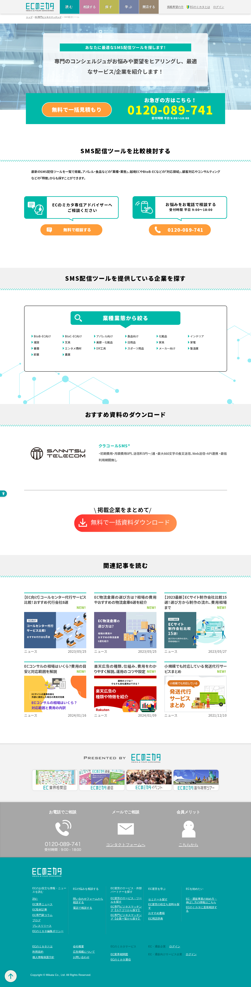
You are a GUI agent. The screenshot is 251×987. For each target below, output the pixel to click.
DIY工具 (101, 348)
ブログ (36, 920)
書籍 (36, 348)
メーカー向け (167, 348)
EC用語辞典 (155, 918)
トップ (29, 17)
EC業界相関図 (119, 954)
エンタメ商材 (73, 348)
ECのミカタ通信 (121, 959)
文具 (67, 342)
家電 (193, 342)
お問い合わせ (81, 957)
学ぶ (129, 6)
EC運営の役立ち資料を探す (163, 906)
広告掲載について (84, 951)
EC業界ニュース (42, 904)
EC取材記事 (39, 909)
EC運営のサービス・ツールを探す (126, 900)
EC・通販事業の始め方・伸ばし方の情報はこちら (201, 900)
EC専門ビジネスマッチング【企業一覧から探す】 (126, 916)
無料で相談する (77, 229)
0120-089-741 (170, 109)
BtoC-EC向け (73, 336)
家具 (161, 342)
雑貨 (36, 342)
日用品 (131, 342)
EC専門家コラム (42, 915)
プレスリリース (42, 925)
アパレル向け (104, 336)
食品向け (132, 336)
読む (69, 6)
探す (109, 6)
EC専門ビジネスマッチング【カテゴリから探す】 (126, 908)
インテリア (197, 336)
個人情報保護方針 (43, 957)
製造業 (194, 348)
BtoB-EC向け (42, 336)
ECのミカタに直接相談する (201, 909)
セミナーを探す (157, 899)
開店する (149, 6)
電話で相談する (82, 907)
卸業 (36, 354)
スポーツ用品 (135, 348)
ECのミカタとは (42, 946)
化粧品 (163, 336)
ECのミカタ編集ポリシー (48, 931)
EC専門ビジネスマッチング (48, 17)
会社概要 (78, 946)
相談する (89, 6)
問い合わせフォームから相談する (88, 900)
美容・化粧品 (104, 342)
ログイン (174, 946)
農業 (67, 354)
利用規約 (37, 951)
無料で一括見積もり (77, 109)
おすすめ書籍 (156, 913)
